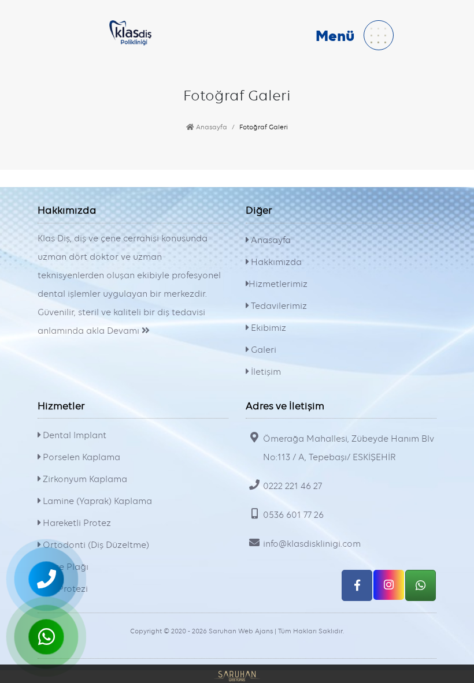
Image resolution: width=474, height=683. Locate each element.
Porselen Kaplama (80, 457)
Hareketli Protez (75, 523)
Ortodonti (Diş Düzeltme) (94, 545)
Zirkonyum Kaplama (83, 479)
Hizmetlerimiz (278, 284)
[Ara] (46, 579)
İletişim (265, 372)
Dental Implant (73, 435)
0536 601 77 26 (293, 515)
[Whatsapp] (46, 636)
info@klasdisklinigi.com (312, 544)
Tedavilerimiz (278, 306)
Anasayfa (210, 127)
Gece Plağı (64, 567)
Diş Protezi (64, 589)
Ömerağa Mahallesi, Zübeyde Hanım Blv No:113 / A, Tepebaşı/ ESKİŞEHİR (348, 448)
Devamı (124, 331)
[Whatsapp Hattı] (420, 585)
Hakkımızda (275, 262)
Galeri (262, 350)
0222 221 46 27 (292, 486)
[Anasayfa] (130, 31)
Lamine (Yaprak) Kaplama (96, 501)
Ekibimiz (267, 328)
